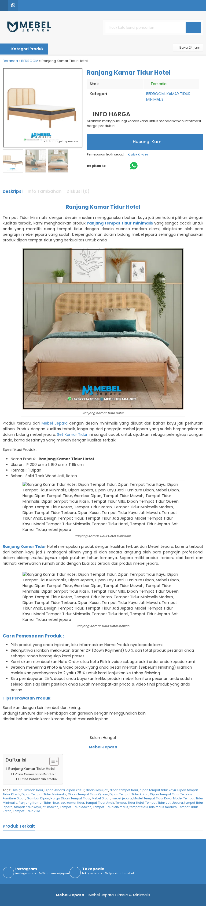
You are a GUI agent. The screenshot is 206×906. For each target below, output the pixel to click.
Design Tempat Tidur (27, 790)
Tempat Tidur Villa (26, 811)
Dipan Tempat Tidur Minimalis (44, 794)
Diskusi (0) (78, 191)
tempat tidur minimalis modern (153, 807)
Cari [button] (193, 32)
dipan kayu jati (97, 790)
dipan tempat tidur (124, 790)
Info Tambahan (44, 191)
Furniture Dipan (14, 798)
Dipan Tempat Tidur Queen (88, 794)
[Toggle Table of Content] (51, 761)
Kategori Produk (26, 49)
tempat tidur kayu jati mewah (36, 807)
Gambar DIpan (38, 798)
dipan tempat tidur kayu (157, 790)
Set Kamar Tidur (72, 434)
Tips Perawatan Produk (39, 779)
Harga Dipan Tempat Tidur (70, 798)
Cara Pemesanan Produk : (35, 774)
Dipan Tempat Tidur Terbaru (171, 794)
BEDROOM (155, 93)
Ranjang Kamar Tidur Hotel (31, 768)
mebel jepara (122, 798)
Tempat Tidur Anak (100, 802)
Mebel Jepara (55, 423)
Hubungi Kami (147, 141)
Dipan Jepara (55, 790)
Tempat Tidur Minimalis (110, 807)
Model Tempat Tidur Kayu (152, 798)
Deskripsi (13, 191)
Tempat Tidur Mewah (75, 807)
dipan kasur (75, 790)
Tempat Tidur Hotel (129, 802)
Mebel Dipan (101, 798)
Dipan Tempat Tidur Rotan (129, 794)
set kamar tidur (72, 802)
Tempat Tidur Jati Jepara (164, 802)
